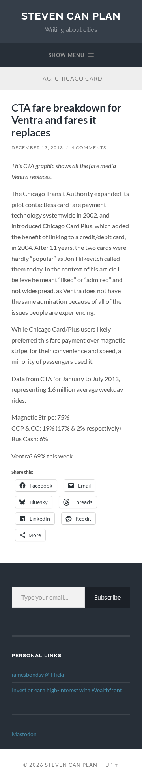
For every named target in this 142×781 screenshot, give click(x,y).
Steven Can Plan (71, 16)
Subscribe (107, 597)
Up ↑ (112, 765)
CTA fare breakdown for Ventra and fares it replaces (66, 120)
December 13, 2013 (37, 147)
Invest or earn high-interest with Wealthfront (67, 690)
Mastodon (24, 734)
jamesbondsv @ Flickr (38, 674)
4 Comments (88, 147)
